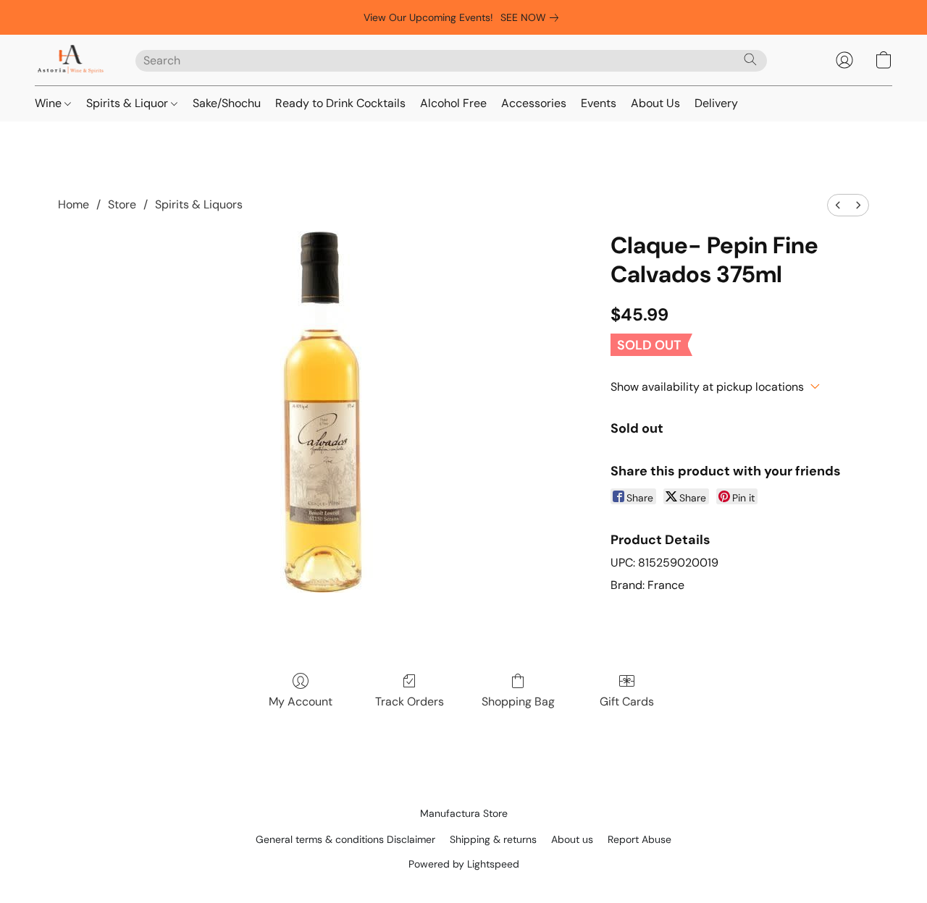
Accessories (533, 103)
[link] (532, 17)
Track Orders (409, 701)
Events (598, 103)
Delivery (716, 103)
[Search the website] (750, 59)
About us (572, 839)
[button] (70, 60)
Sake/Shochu (227, 103)
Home (73, 204)
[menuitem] (838, 205)
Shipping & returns (493, 839)
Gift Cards (627, 701)
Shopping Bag (518, 701)
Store (122, 204)
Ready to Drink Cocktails (340, 103)
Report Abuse (639, 839)
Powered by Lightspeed (463, 863)
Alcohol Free (453, 103)
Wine (49, 103)
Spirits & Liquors (199, 204)
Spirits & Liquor (128, 103)
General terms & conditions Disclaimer (345, 839)
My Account (300, 701)
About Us (655, 103)
